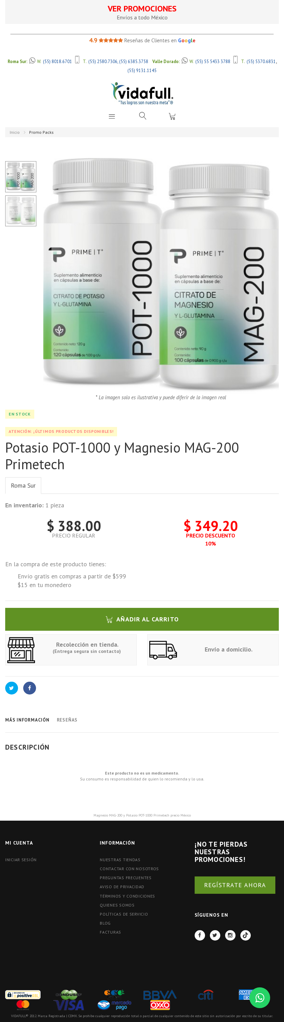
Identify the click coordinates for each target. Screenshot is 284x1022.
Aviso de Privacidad (122, 886)
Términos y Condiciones (127, 896)
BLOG (105, 923)
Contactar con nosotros (129, 868)
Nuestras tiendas (120, 859)
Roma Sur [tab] (23, 485)
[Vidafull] (142, 93)
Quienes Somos (117, 905)
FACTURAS (110, 932)
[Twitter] (215, 935)
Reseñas (67, 720)
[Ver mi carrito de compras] (172, 116)
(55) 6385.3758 (133, 61)
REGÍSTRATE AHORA (235, 885)
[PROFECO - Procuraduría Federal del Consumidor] (114, 994)
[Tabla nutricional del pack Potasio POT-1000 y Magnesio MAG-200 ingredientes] (20, 211)
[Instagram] (230, 935)
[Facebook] (200, 935)
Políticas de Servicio (124, 914)
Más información (27, 720)
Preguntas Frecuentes (125, 877)
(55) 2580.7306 (102, 61)
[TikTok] (245, 935)
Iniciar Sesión (21, 859)
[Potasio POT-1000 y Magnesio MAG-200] (20, 176)
